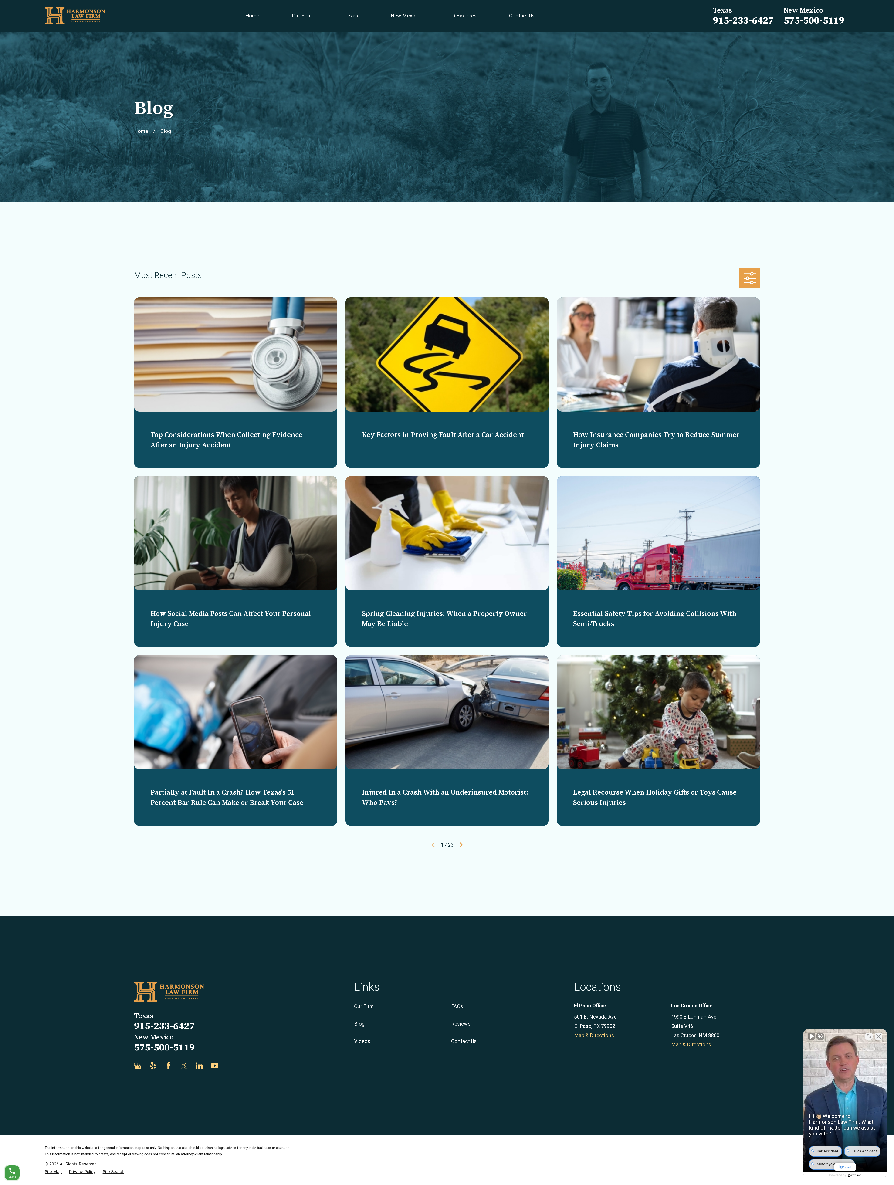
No (438, 604)
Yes (454, 604)
